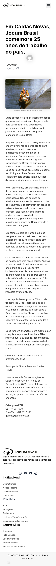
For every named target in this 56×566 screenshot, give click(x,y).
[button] (48, 5)
